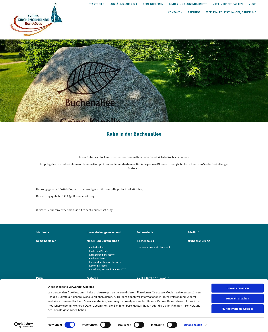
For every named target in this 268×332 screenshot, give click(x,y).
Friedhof (194, 12)
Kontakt (174, 12)
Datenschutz (145, 232)
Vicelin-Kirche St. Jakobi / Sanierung (231, 12)
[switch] (105, 325)
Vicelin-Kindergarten (228, 4)
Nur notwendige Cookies (237, 308)
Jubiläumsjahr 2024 (123, 4)
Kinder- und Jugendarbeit (187, 4)
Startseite (96, 4)
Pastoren (92, 278)
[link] (188, 4)
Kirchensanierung (198, 241)
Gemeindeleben (153, 4)
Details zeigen (193, 324)
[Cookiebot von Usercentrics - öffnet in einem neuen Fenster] (24, 325)
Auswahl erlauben (237, 298)
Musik (252, 4)
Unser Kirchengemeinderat (104, 232)
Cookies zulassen (237, 288)
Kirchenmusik (145, 241)
